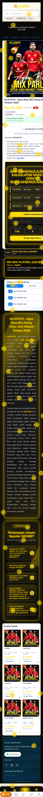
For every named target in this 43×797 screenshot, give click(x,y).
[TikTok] (17, 765)
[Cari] (6, 13)
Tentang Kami (10, 776)
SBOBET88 (21, 18)
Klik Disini (20, 158)
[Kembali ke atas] (38, 781)
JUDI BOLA (33, 18)
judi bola (28, 412)
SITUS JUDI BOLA (37, 37)
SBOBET (9, 18)
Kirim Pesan (14, 754)
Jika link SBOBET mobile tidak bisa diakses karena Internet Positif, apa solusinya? (19, 610)
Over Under (32, 286)
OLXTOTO (11, 337)
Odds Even (14, 286)
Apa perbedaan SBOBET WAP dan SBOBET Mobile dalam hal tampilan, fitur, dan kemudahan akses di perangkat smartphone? (19, 593)
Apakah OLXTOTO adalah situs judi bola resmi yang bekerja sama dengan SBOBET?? (18, 553)
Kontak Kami (9, 779)
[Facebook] (6, 765)
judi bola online (28, 340)
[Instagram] (12, 765)
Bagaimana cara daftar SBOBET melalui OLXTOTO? (18, 578)
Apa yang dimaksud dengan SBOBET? (17, 567)
